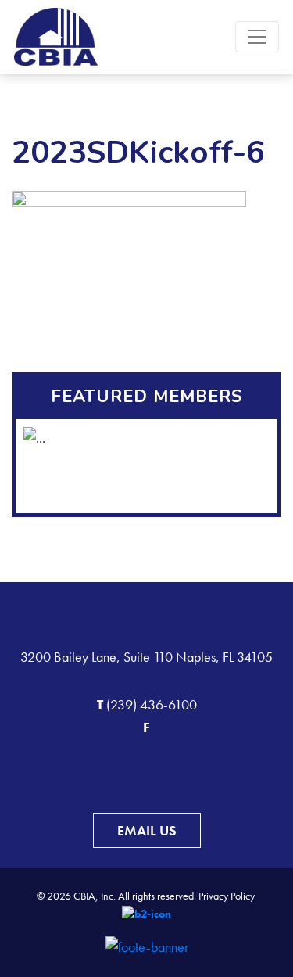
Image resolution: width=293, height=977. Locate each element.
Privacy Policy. (227, 896)
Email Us (147, 830)
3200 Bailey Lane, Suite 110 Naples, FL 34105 (146, 657)
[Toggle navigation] (257, 36)
